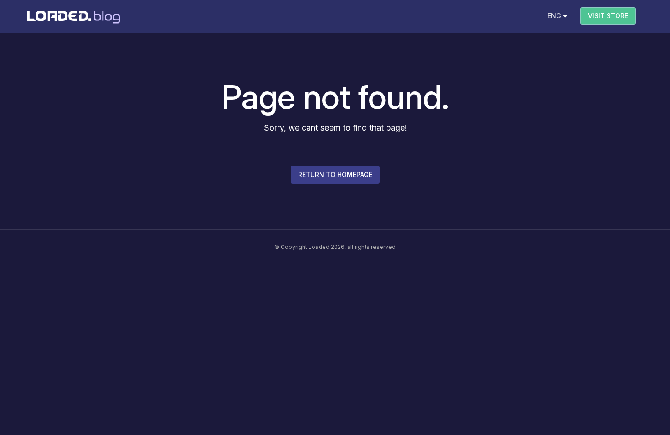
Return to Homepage (335, 174)
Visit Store (608, 16)
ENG (554, 16)
